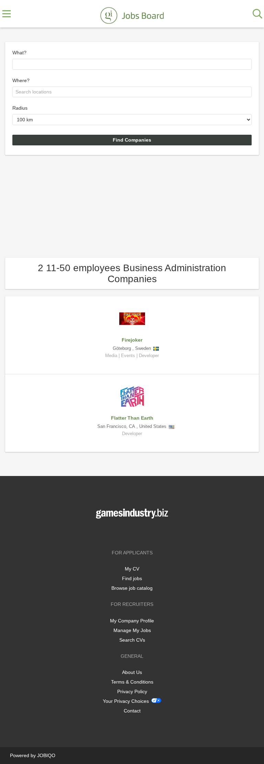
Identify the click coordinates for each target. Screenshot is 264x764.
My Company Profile (132, 620)
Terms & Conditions (132, 682)
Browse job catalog (132, 588)
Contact (132, 710)
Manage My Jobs (132, 630)
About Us (132, 672)
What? (19, 52)
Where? (21, 80)
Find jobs (132, 578)
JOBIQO (46, 755)
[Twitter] (133, 533)
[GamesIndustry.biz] (132, 14)
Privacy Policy (132, 691)
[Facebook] (122, 533)
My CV (132, 569)
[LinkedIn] (143, 533)
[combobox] (132, 64)
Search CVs (132, 640)
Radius (20, 108)
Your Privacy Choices (126, 701)
